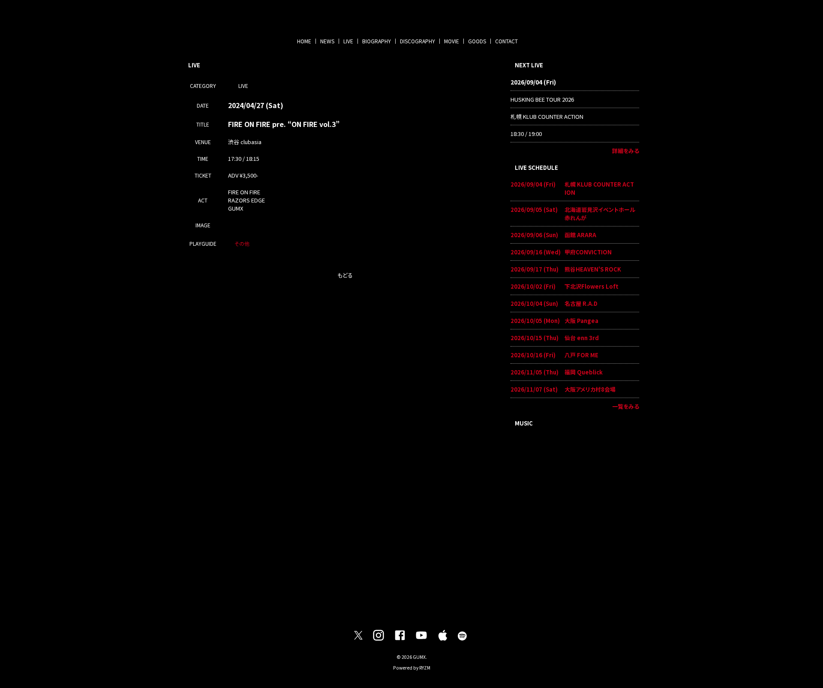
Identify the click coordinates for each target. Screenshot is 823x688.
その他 (241, 243)
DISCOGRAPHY (417, 41)
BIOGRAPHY (376, 41)
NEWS (327, 41)
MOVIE (451, 41)
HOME (304, 41)
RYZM (424, 667)
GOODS (477, 41)
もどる (345, 275)
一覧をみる (625, 406)
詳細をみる (625, 151)
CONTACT (506, 41)
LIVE (348, 41)
